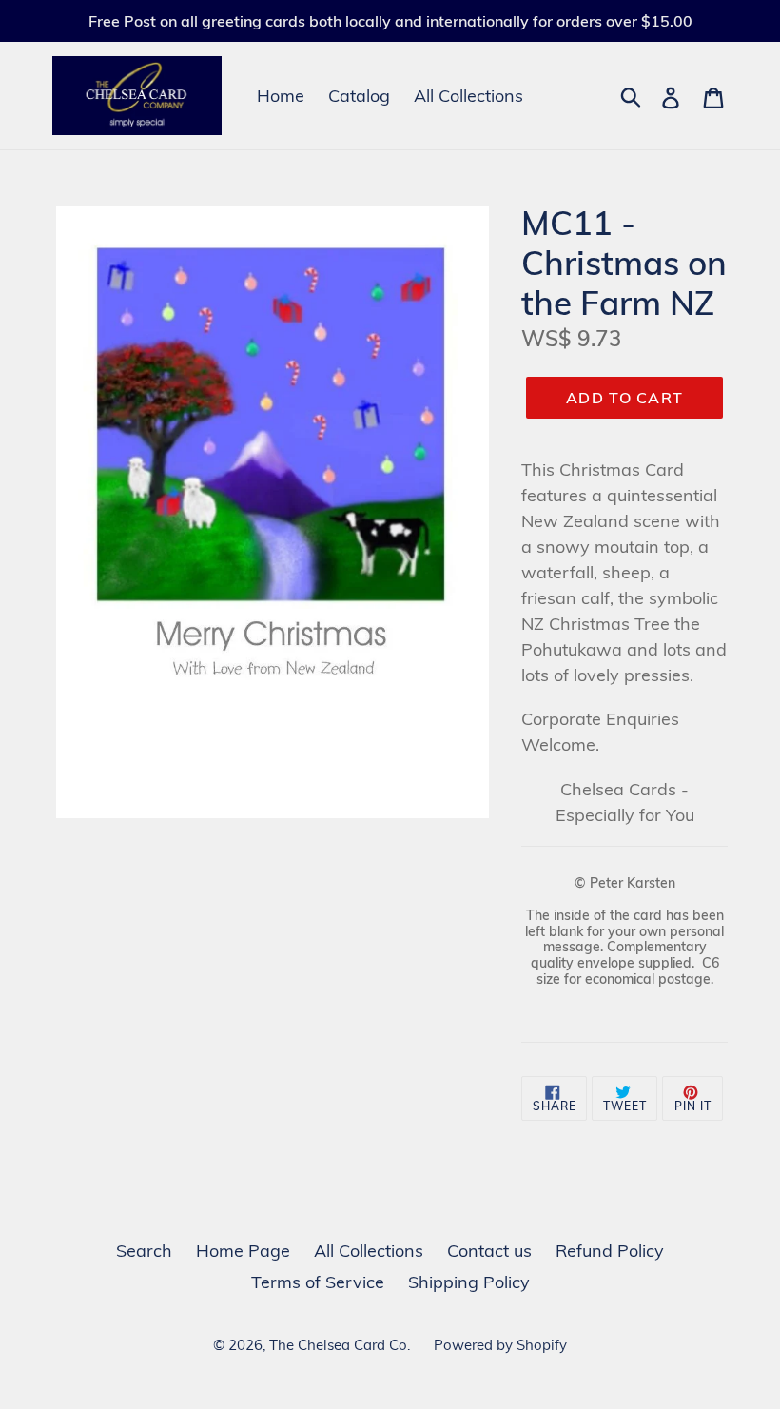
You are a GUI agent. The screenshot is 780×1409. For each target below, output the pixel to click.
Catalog (359, 96)
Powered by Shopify (500, 1345)
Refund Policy (610, 1251)
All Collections (468, 96)
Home (280, 96)
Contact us (489, 1251)
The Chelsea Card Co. (339, 1345)
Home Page (243, 1251)
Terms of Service (317, 1282)
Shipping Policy (469, 1282)
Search (144, 1251)
